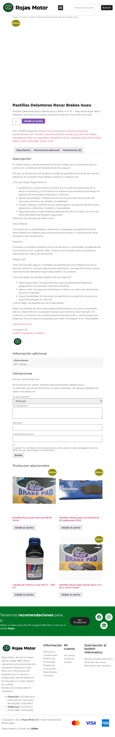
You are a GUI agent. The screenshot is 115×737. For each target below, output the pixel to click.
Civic (31, 134)
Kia (86, 134)
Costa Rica (49, 134)
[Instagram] (109, 617)
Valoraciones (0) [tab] (72, 150)
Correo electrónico (23, 434)
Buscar (107, 7)
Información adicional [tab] (46, 150)
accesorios (72, 131)
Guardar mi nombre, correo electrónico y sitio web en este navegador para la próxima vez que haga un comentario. (55, 449)
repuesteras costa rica (25, 137)
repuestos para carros (82, 137)
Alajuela (83, 131)
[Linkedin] (104, 625)
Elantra (60, 134)
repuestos (43, 137)
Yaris (50, 141)
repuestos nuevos (59, 137)
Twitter (16, 333)
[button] (60, 7)
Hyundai (78, 134)
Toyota (43, 141)
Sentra (23, 141)
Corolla (39, 134)
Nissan (92, 134)
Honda (69, 134)
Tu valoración (21, 406)
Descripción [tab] (23, 150)
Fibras (32, 17)
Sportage (33, 141)
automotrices (20, 134)
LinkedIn (40, 333)
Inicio (15, 17)
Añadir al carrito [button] (24, 527)
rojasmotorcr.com (22, 324)
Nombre (18, 423)
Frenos (23, 17)
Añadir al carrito (33, 121)
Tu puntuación (21, 396)
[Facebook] (99, 617)
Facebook (27, 333)
